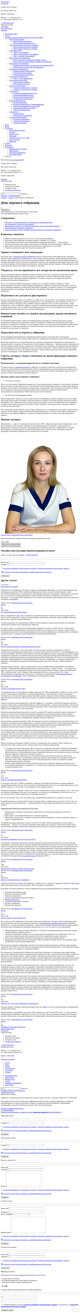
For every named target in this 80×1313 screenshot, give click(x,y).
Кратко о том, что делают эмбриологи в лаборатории (20, 1003)
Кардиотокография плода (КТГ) (24, 108)
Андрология (13, 112)
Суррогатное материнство (18, 76)
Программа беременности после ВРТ (26, 106)
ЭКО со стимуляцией (21, 52)
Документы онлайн (8, 1059)
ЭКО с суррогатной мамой (22, 78)
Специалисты (10, 1068)
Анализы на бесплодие (17, 86)
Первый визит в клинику (18, 149)
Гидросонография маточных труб (25, 93)
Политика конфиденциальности (12, 1108)
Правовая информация (17, 153)
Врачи (7, 127)
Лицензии (12, 136)
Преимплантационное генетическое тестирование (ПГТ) (33, 65)
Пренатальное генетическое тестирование (28, 67)
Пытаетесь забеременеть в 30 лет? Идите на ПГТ (18, 839)
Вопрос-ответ (14, 134)
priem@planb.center (7, 1029)
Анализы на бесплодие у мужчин (25, 89)
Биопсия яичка (18, 114)
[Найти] (28, 194)
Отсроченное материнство (18, 69)
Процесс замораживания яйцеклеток (14, 780)
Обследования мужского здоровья (25, 47)
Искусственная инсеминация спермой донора (29, 60)
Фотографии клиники (17, 130)
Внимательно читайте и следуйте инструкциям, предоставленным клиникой (32, 226)
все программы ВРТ (17, 160)
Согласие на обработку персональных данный (19, 568)
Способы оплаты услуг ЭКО (19, 138)
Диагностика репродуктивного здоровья (23, 45)
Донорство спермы (20, 123)
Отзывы (12, 132)
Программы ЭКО (11, 34)
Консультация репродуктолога (24, 43)
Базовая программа (20, 102)
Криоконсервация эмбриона (23, 75)
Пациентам (9, 147)
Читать (3, 605)
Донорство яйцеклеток (21, 121)
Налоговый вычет (15, 154)
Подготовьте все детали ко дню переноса (19, 224)
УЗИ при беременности (21, 110)
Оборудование (14, 140)
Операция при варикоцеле (22, 115)
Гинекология (13, 91)
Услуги (7, 36)
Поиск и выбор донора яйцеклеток (13, 918)
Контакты (8, 145)
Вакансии (12, 141)
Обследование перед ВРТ (18, 80)
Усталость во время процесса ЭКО (13, 688)
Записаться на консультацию (11, 544)
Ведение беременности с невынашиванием (28, 104)
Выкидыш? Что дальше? (9, 586)
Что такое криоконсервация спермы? (14, 612)
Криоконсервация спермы (22, 73)
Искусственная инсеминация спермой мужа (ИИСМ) (32, 62)
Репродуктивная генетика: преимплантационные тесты (20, 646)
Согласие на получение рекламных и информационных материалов (27, 572)
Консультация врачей (16, 39)
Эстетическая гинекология (22, 99)
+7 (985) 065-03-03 (7, 23)
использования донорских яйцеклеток (53, 923)
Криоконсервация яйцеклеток (24, 71)
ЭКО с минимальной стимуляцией (25, 54)
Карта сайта (9, 1085)
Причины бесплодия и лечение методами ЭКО (17, 868)
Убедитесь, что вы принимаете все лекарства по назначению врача (28, 222)
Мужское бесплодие (12, 899)
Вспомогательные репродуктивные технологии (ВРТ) (24, 37)
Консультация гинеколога (22, 41)
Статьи (7, 1081)
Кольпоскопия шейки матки (23, 95)
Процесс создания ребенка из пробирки (15, 880)
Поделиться (5, 210)
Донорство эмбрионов (21, 119)
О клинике (9, 128)
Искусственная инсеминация (19, 58)
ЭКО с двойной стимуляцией (23, 56)
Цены (7, 125)
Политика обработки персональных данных (53, 568)
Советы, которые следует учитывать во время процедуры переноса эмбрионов (33, 230)
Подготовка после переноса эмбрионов (19, 228)
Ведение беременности (17, 101)
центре (58, 883)
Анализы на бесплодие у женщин (25, 88)
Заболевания (13, 151)
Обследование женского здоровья (25, 49)
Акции (7, 143)
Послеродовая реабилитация (23, 97)
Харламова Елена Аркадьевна (16, 535)
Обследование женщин (21, 82)
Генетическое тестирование (19, 63)
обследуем (75, 883)
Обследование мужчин (21, 84)
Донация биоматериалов (18, 117)
